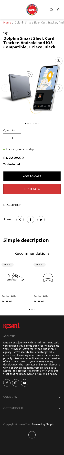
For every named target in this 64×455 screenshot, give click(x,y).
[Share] (20, 219)
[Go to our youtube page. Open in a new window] (24, 382)
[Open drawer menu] (5, 9)
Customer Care (13, 408)
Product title (9, 296)
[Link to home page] (11, 326)
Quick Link (10, 397)
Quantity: (9, 130)
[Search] (51, 9)
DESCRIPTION (12, 205)
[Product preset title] (16, 277)
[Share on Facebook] (30, 219)
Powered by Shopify (43, 424)
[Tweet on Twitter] (41, 219)
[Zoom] (58, 61)
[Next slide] (58, 88)
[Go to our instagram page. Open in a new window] (15, 382)
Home (7, 22)
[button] (25, 123)
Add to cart (32, 176)
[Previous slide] (5, 88)
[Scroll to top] (32, 434)
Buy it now (32, 189)
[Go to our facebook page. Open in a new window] (7, 382)
